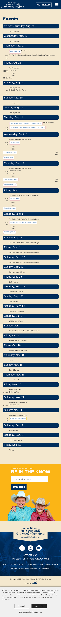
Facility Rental (31, 565)
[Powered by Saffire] (34, 582)
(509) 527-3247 (30, 555)
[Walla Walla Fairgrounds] (12, 4)
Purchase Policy (44, 568)
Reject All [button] (21, 606)
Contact (55, 565)
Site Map (14, 568)
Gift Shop (21, 565)
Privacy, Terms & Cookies (28, 568)
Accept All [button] (39, 606)
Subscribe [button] (19, 487)
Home (5, 565)
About (48, 565)
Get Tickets (44, 5)
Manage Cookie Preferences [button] (30, 612)
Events (41, 565)
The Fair (13, 565)
